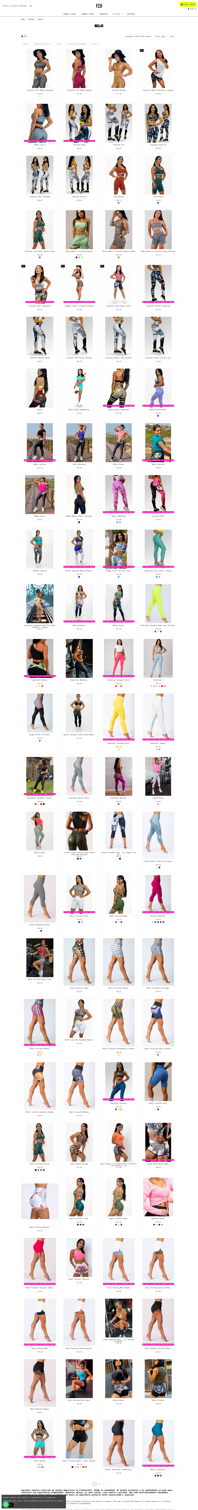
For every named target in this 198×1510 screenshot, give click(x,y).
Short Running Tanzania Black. (158, 1348)
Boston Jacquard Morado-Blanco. (79, 571)
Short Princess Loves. (79, 1218)
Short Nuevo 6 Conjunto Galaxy (79, 251)
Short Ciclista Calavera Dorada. (39, 1112)
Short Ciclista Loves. (79, 916)
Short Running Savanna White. (158, 1288)
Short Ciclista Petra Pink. (40, 979)
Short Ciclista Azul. (158, 1103)
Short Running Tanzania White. (79, 1348)
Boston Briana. (79, 625)
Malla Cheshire (158, 464)
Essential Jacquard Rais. (119, 743)
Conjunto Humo (79, 145)
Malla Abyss (40, 516)
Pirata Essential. (158, 916)
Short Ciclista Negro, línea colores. (79, 1461)
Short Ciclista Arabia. (40, 1049)
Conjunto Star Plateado (40, 197)
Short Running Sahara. (40, 1409)
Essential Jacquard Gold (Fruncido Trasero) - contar (40, 626)
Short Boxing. (40, 1461)
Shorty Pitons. (158, 1400)
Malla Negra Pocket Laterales (79, 516)
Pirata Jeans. (40, 852)
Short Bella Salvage (79, 1164)
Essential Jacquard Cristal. (39, 798)
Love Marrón (119, 197)
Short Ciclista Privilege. (158, 988)
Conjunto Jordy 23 (158, 145)
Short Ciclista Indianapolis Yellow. (119, 1049)
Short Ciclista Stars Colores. (158, 1049)
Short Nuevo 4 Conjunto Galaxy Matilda (158, 251)
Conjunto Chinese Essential (158, 306)
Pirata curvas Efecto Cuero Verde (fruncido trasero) (79, 853)
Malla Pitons (118, 464)
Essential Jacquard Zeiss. (118, 680)
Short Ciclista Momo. (118, 916)
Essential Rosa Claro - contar (158, 571)
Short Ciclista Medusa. (79, 1112)
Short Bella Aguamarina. (79, 410)
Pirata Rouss (158, 798)
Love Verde (158, 197)
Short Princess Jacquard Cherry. (39, 1288)
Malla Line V (39, 145)
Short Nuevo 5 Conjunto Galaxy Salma (119, 251)
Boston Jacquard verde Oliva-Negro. (79, 735)
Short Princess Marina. (40, 1227)
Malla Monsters (79, 464)
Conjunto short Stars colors (118, 306)
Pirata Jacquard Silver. (40, 925)
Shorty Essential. (158, 1469)
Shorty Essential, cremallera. (118, 1469)
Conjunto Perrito (79, 197)
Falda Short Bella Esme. (158, 1164)
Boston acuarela (40, 571)
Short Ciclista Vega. (79, 988)
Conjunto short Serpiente (40, 306)
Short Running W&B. (39, 1348)
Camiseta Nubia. (158, 1218)
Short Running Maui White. (118, 1288)
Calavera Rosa (158, 516)
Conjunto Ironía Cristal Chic (158, 358)
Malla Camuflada (119, 516)
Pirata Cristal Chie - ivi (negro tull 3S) (119, 853)
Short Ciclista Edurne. (118, 988)
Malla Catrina (40, 464)
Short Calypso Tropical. (79, 1279)
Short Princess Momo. (118, 1218)
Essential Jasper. (158, 743)
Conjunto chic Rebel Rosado (79, 90)
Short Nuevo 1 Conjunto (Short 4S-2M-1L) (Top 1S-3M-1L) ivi (119, 1165)
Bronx (40, 410)
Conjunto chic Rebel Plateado (40, 90)
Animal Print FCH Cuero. (40, 735)
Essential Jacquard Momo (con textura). (158, 625)
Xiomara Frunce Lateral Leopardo (79, 306)
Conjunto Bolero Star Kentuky (119, 358)
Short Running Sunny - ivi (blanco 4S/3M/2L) (118, 1340)
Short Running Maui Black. (79, 1400)
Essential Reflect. (39, 680)
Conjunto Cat (118, 145)
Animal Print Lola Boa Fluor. (119, 571)
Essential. (158, 680)
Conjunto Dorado (119, 90)
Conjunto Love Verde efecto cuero (40, 251)
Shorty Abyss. (119, 1400)
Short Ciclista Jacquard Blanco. (79, 1040)
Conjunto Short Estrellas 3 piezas (158, 90)
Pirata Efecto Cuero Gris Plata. (158, 861)
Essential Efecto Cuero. (79, 798)
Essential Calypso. (118, 1103)
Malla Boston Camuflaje (118, 410)
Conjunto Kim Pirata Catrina (79, 358)
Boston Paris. (119, 625)
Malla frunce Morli (158, 410)
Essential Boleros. (118, 798)
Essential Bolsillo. (79, 680)
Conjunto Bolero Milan (40, 358)
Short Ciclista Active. (40, 1164)
